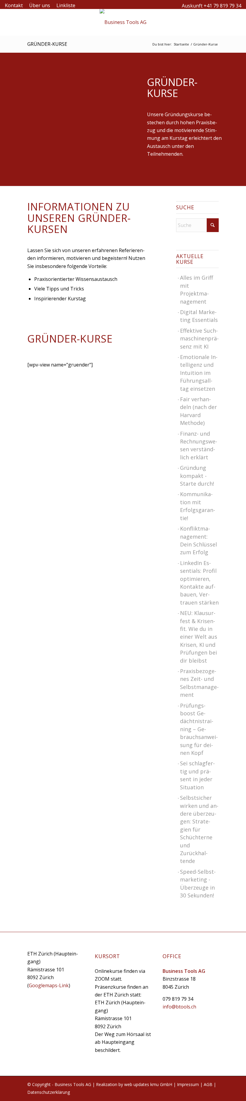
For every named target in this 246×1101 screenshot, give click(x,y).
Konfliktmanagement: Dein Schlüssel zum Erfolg (198, 540)
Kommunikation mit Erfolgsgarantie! (197, 505)
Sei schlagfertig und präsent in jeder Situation (197, 775)
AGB (208, 1084)
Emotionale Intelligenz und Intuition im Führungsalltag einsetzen (199, 372)
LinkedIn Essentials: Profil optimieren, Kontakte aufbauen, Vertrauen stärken (199, 582)
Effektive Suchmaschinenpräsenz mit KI (199, 338)
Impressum (188, 1084)
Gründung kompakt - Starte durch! (197, 475)
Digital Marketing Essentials (199, 315)
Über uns (39, 5)
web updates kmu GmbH (148, 1084)
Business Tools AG (73, 1084)
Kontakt (14, 5)
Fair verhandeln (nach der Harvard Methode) (198, 411)
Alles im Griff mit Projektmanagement (196, 289)
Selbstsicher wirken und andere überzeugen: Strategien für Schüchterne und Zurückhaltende (199, 829)
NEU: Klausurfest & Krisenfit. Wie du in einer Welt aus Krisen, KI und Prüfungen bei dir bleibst (198, 636)
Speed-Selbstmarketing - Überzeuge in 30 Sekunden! (198, 883)
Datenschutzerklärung (48, 1092)
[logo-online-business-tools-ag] (123, 22)
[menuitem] (15, 5)
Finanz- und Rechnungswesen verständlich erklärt (198, 445)
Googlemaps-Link (49, 985)
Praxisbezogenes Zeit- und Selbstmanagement (199, 682)
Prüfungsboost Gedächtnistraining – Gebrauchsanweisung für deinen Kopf (199, 729)
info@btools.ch (179, 1006)
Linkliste (65, 5)
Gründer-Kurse (47, 44)
